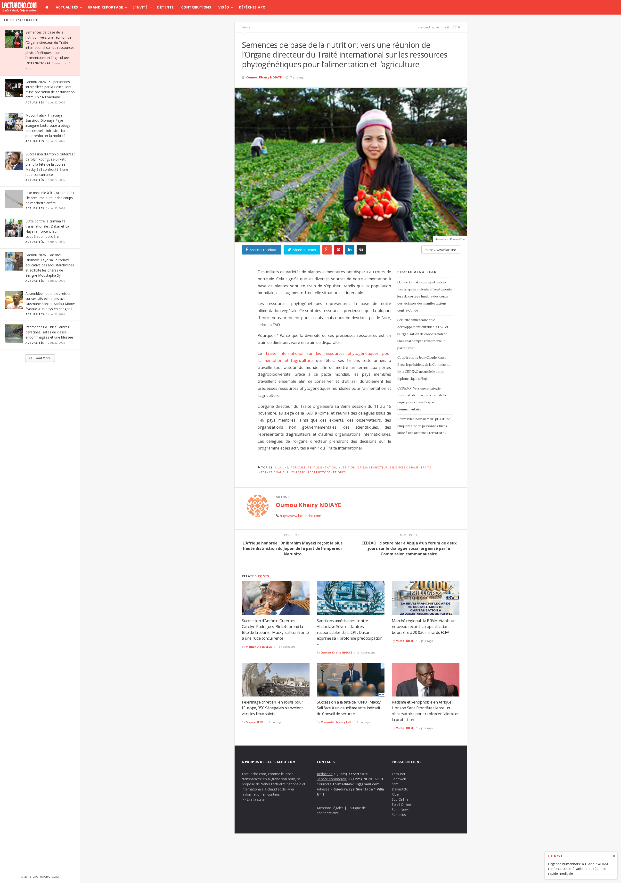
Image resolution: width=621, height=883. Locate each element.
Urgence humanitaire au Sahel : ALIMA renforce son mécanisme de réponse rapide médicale (578, 868)
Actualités (67, 7)
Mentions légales (330, 808)
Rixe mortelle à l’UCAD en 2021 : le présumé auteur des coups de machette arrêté (49, 197)
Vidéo (223, 7)
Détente (165, 7)
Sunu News (400, 809)
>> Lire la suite (253, 799)
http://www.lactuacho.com (300, 515)
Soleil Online (401, 804)
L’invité (140, 7)
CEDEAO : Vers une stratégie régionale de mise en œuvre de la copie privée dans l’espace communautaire (421, 398)
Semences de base (404, 467)
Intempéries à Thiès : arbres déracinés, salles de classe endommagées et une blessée (49, 332)
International (37, 63)
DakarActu (400, 789)
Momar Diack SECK (259, 646)
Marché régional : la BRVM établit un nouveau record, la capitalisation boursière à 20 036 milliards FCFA (423, 626)
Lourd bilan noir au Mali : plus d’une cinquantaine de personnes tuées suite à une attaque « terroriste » (423, 426)
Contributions (196, 7)
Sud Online (400, 799)
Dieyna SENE (254, 722)
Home (246, 27)
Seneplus (399, 814)
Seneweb (399, 779)
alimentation (325, 467)
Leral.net (398, 774)
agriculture (301, 467)
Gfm (395, 784)
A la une (282, 467)
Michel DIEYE (405, 641)
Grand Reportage (105, 7)
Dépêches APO (252, 7)
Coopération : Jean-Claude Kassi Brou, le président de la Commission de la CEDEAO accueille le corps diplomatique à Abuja (424, 368)
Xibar (396, 794)
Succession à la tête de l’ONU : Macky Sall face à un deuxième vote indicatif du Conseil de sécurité (349, 707)
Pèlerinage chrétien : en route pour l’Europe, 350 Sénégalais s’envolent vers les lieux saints (272, 707)
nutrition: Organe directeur (363, 467)
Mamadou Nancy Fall (336, 722)
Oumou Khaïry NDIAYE (264, 77)
